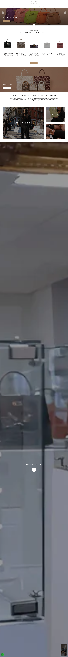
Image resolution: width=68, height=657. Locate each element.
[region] (34, 12)
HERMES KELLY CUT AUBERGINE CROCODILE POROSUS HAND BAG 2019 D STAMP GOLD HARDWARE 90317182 (34, 55)
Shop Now (6, 20)
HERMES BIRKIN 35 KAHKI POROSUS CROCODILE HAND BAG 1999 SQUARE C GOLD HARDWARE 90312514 (21, 55)
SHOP (6, 6)
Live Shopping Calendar (48, 6)
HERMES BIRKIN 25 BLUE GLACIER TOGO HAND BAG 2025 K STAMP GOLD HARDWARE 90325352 (47, 55)
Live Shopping (37, 6)
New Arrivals (12, 6)
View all (34, 63)
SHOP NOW (6, 87)
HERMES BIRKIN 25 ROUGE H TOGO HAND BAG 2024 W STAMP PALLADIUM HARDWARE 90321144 (60, 55)
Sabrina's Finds (59, 6)
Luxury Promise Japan (27, 6)
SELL (18, 6)
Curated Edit (26, 33)
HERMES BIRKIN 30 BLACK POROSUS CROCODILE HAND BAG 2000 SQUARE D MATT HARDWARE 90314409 (8, 55)
